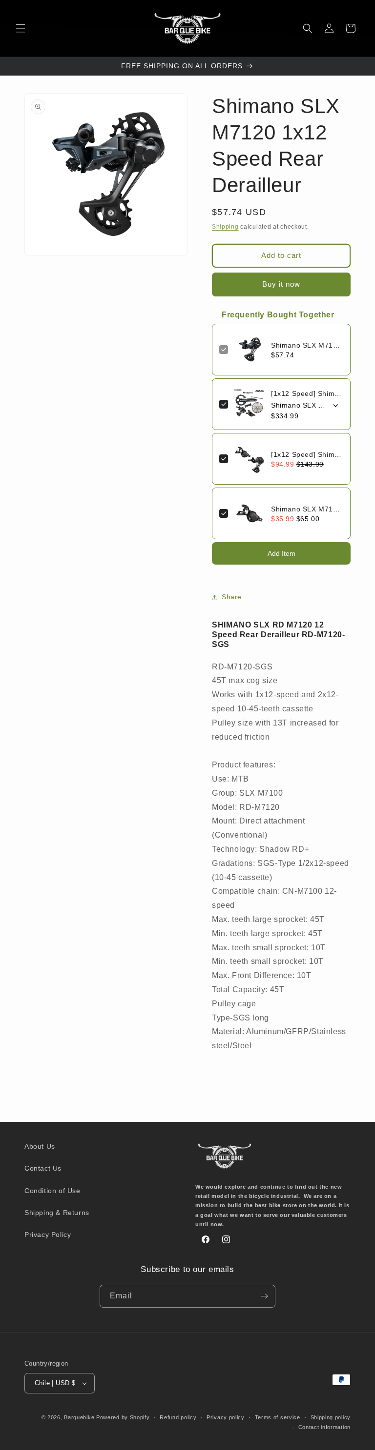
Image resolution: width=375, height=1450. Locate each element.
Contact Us (43, 1168)
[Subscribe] (264, 1296)
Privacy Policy (47, 1234)
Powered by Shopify (123, 1417)
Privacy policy (226, 1417)
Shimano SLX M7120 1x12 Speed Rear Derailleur (307, 345)
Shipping (225, 226)
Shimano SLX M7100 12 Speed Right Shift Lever (307, 509)
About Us (39, 1146)
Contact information (324, 1427)
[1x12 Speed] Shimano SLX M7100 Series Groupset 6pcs (307, 393)
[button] (20, 28)
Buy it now (281, 284)
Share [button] (232, 597)
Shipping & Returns (56, 1212)
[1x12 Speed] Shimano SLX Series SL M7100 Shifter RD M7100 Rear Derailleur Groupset (307, 454)
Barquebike (79, 1417)
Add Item (281, 553)
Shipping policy (331, 1417)
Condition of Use (52, 1191)
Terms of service (277, 1417)
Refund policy (178, 1417)
